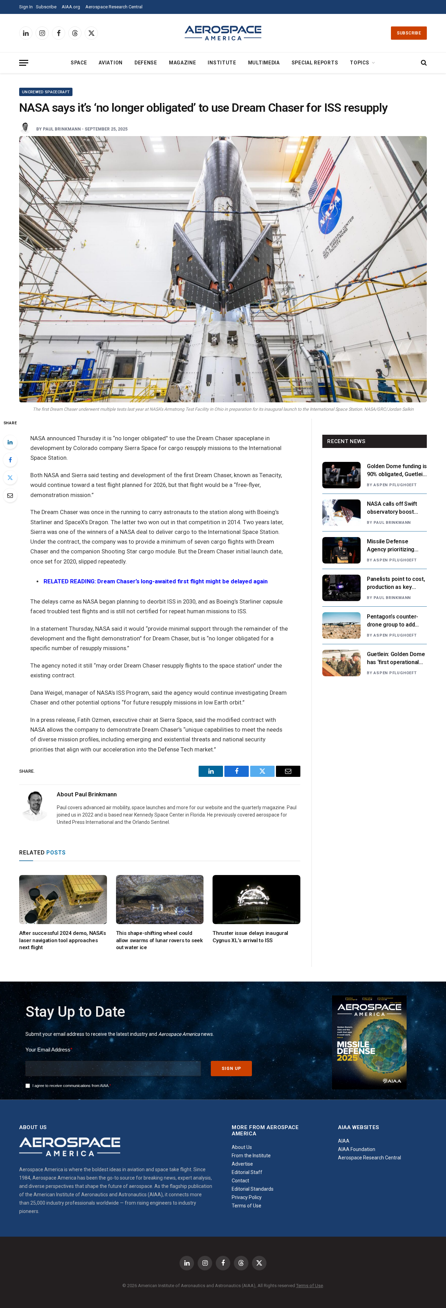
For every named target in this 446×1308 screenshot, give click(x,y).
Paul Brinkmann (392, 522)
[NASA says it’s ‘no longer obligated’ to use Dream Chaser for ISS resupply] (223, 269)
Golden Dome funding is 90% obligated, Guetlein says (397, 471)
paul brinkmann (62, 129)
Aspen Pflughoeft (395, 485)
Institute (222, 62)
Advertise (242, 1164)
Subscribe (46, 6)
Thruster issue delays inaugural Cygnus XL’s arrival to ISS (250, 936)
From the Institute (251, 1155)
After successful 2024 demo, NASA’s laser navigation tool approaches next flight (62, 940)
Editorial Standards (253, 1189)
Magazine (182, 62)
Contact (240, 1180)
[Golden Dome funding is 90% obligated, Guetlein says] (341, 475)
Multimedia (264, 62)
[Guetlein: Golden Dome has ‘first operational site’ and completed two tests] (341, 663)
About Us (242, 1147)
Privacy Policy (247, 1197)
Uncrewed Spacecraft (46, 92)
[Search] (423, 63)
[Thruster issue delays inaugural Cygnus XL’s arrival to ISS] (256, 899)
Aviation (111, 62)
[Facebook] (10, 460)
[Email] (10, 495)
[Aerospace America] (223, 33)
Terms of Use (246, 1205)
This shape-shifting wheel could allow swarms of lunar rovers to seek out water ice (159, 940)
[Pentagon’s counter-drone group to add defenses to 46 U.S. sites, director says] (341, 625)
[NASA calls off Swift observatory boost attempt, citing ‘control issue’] (341, 512)
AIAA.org (71, 6)
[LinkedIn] (10, 442)
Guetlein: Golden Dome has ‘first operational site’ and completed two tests (396, 659)
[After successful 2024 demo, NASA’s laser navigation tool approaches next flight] (63, 899)
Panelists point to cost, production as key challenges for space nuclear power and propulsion (396, 583)
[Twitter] (10, 477)
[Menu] (23, 63)
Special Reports (315, 62)
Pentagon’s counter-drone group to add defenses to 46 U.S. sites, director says (392, 621)
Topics (359, 62)
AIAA (343, 1141)
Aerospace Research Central (114, 6)
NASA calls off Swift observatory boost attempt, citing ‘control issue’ (395, 508)
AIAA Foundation (356, 1149)
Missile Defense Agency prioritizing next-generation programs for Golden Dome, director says (393, 546)
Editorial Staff (247, 1172)
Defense (145, 62)
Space (79, 62)
